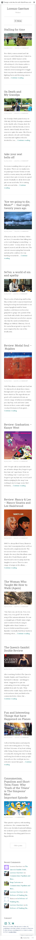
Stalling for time (14, 29)
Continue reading (17, 78)
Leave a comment (22, 48)
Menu (19, 21)
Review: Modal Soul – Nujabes (18, 347)
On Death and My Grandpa (12, 93)
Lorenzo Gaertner (18, 8)
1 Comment (18, 669)
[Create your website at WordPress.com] (18, 2)
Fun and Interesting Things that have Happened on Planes (17, 716)
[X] (9, 923)
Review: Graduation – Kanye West (18, 426)
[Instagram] (5, 923)
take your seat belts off (13, 155)
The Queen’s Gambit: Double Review (17, 649)
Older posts (18, 845)
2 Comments (20, 817)
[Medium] (12, 923)
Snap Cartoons (15, 882)
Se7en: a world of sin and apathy (17, 273)
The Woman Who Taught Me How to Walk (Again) (15, 585)
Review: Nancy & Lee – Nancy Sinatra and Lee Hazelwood (17, 503)
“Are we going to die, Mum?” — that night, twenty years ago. (17, 205)
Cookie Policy (12, 932)
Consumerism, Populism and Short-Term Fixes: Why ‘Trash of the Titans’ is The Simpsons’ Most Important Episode (17, 788)
